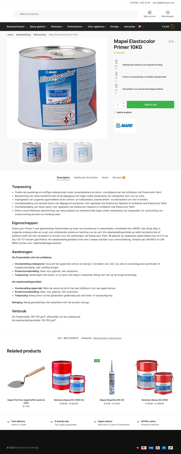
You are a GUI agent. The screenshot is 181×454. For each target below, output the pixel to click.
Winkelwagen (167, 16)
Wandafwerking (23, 35)
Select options (69, 409)
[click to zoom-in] (57, 88)
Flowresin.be (21, 447)
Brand (105, 177)
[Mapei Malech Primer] (169, 41)
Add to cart (150, 104)
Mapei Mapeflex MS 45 (112, 400)
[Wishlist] (41, 362)
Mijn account (150, 16)
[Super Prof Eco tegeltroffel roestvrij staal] (26, 377)
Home (10, 35)
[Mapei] (124, 125)
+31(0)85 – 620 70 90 (139, 2)
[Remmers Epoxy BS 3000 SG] (69, 377)
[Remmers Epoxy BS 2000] (154, 377)
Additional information (86, 177)
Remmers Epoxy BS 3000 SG (69, 400)
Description (63, 177)
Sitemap (34, 447)
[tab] (63, 177)
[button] (104, 89)
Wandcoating (40, 35)
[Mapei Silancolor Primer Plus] (172, 41)
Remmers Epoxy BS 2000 (155, 400)
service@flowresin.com (163, 2)
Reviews (118, 177)
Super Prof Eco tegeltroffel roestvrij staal (26, 401)
